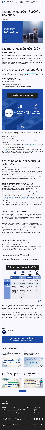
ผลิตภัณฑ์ (12, 1)
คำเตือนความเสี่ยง (16, 413)
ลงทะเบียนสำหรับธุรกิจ (34, 2)
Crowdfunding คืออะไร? (17, 409)
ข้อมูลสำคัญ (21, 2)
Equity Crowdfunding (5, 409)
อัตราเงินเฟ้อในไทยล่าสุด (31, 144)
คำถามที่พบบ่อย (36, 412)
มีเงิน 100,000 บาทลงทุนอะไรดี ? (30, 73)
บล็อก (35, 410)
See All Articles (22, 391)
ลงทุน (8, 1)
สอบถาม (41, 1)
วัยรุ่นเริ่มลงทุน (25, 198)
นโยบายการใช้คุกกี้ (40, 424)
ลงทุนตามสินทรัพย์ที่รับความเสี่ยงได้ (28, 197)
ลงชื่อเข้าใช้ (27, 2)
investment (4, 325)
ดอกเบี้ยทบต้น (5, 151)
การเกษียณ (4, 76)
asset (8, 325)
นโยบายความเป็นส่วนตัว (32, 424)
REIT (30, 249)
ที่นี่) (24, 147)
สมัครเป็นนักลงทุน (16, 410)
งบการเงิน (25, 410)
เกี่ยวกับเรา (16, 2)
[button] (40, 402)
